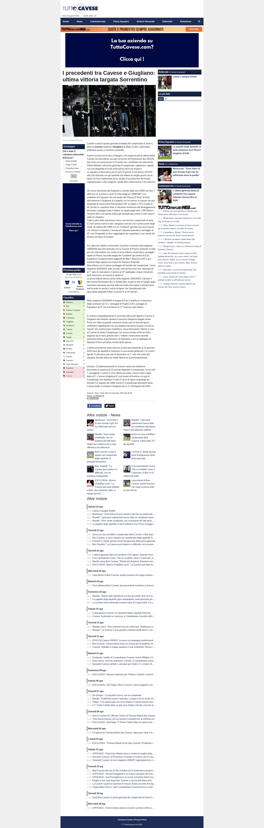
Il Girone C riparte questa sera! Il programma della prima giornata (143, 455)
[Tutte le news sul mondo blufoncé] (80, 8)
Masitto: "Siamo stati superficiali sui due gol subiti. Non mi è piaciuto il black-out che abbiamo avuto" (141, 596)
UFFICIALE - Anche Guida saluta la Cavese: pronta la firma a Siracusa (126, 808)
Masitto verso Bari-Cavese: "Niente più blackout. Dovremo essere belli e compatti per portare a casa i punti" (144, 561)
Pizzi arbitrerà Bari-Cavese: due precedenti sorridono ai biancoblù (124, 585)
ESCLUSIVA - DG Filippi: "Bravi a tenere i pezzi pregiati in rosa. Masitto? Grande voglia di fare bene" (141, 685)
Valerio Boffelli (71, 161)
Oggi (161, 99)
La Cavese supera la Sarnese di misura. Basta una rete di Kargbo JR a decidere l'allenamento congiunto (143, 784)
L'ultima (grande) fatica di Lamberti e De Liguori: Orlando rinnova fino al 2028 (129, 555)
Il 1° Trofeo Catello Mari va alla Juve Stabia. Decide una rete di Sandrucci (128, 705)
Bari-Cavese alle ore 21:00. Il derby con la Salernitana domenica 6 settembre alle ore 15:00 (136, 770)
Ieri (166, 99)
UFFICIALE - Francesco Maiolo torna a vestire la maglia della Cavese (126, 753)
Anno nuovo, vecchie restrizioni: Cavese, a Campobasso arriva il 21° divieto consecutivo (135, 661)
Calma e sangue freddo (103, 511)
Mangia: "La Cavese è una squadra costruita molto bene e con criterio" (126, 630)
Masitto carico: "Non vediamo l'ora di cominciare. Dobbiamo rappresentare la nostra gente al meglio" (141, 627)
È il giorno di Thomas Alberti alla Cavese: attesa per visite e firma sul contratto (130, 733)
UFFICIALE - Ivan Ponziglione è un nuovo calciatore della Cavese (124, 777)
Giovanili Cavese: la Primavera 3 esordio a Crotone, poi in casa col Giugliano (130, 757)
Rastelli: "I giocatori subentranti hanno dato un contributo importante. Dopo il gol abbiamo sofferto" (140, 517)
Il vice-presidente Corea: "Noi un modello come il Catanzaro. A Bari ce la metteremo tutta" (135, 558)
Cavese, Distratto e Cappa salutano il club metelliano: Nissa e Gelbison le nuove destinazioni (137, 647)
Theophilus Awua (72, 168)
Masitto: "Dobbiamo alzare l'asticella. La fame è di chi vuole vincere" (125, 698)
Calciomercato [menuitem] (97, 21)
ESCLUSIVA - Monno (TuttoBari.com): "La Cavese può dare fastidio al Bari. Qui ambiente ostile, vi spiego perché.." (103, 487)
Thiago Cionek (71, 165)
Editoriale (164, 72)
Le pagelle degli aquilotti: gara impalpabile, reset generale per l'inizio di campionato (133, 599)
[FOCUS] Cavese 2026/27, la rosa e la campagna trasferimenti (122, 640)
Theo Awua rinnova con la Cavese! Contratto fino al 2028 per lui (123, 719)
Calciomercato (166, 186)
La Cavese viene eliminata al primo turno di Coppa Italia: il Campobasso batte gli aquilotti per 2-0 (139, 602)
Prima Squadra (166, 142)
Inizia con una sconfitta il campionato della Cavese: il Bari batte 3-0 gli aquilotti (130, 534)
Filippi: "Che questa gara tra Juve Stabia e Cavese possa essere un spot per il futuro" (133, 702)
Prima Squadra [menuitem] (121, 21)
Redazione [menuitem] (185, 21)
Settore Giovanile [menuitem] (146, 21)
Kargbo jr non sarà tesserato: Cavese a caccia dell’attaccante (122, 780)
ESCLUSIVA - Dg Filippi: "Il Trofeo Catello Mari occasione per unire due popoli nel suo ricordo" (138, 722)
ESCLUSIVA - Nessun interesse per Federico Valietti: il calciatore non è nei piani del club (135, 674)
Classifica (68, 297)
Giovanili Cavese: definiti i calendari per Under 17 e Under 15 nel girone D (128, 664)
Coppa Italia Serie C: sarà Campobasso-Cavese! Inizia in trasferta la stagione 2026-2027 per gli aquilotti (143, 787)
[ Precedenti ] (73, 292)
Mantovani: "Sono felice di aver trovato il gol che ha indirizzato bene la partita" (130, 514)
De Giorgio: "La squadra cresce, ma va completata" (117, 695)
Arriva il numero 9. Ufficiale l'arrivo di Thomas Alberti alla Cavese (123, 715)
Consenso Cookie (125, 820)
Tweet (111, 406)
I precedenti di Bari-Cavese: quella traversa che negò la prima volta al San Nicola (131, 575)
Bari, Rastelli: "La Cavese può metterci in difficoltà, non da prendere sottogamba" (131, 544)
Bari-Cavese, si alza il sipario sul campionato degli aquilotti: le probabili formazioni (132, 538)
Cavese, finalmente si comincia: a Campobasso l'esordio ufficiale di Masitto (129, 616)
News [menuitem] (79, 21)
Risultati (74, 181)
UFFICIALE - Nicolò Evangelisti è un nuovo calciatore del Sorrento (124, 774)
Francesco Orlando (72, 172)
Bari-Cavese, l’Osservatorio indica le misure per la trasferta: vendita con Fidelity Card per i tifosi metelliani (143, 644)
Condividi (96, 406)
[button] (74, 176)
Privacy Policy (140, 820)
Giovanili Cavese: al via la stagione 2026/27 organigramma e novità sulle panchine (132, 760)
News (96, 393)
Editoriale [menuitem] (167, 21)
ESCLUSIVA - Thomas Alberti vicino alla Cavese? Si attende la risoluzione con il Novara (135, 743)
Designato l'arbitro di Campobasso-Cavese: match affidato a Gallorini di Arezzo (130, 657)
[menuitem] (199, 21)
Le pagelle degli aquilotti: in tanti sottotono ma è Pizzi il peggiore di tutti (126, 524)
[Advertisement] (179, 120)
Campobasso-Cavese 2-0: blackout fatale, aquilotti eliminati (121, 613)
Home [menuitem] (66, 21)
